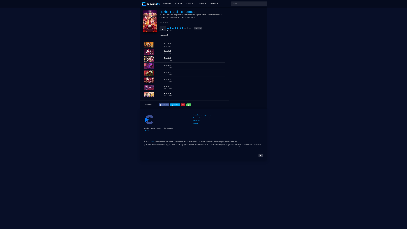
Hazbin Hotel (164, 35)
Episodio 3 (167, 58)
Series (188, 4)
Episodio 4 (167, 65)
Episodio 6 (167, 79)
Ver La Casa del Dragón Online (202, 115)
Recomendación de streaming (202, 118)
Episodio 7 (167, 86)
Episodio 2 (167, 51)
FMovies (195, 123)
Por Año (213, 4)
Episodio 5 (167, 72)
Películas (178, 4)
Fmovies (146, 130)
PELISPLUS (196, 120)
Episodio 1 (167, 44)
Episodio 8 (167, 93)
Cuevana (151, 141)
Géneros (201, 4)
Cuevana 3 (167, 4)
